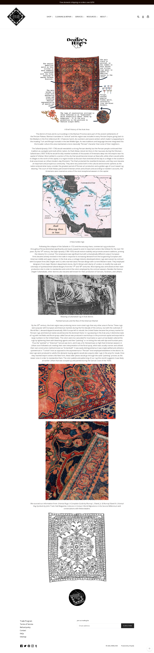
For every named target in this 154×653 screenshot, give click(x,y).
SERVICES (80, 16)
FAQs (22, 633)
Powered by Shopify (127, 646)
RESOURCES (93, 16)
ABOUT (104, 16)
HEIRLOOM (114, 646)
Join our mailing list (83, 620)
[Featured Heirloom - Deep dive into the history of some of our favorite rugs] (77, 605)
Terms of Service (26, 624)
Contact (23, 630)
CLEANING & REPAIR (64, 16)
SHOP (50, 16)
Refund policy (25, 627)
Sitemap (23, 637)
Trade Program (26, 621)
